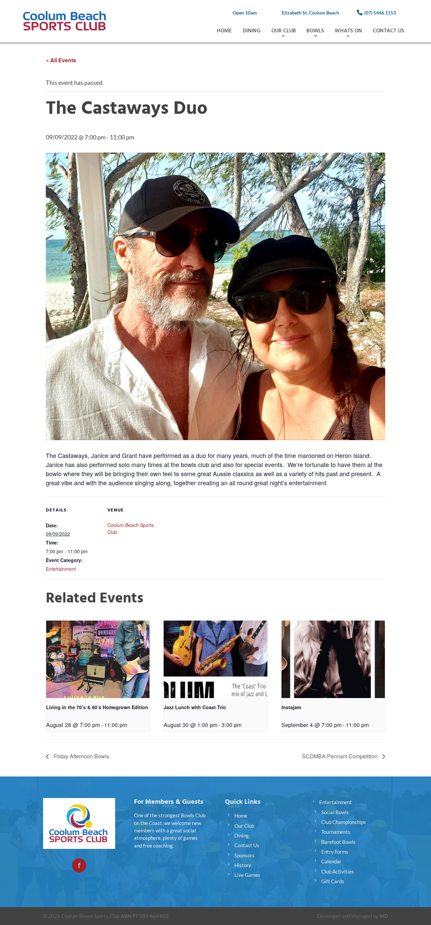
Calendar (331, 861)
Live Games (247, 875)
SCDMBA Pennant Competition (340, 756)
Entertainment (61, 568)
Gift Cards (332, 881)
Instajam (291, 707)
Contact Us (388, 31)
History (242, 865)
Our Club (283, 31)
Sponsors (244, 855)
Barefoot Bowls (338, 842)
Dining (252, 31)
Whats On (348, 31)
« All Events (61, 60)
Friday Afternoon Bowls (80, 756)
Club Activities (337, 871)
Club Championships (343, 822)
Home (224, 31)
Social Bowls (335, 812)
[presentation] (98, 659)
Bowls (315, 31)
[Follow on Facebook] (79, 865)
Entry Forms (334, 852)
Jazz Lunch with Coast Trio (195, 707)
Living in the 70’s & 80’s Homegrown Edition (97, 707)
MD (383, 916)
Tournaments (335, 832)
